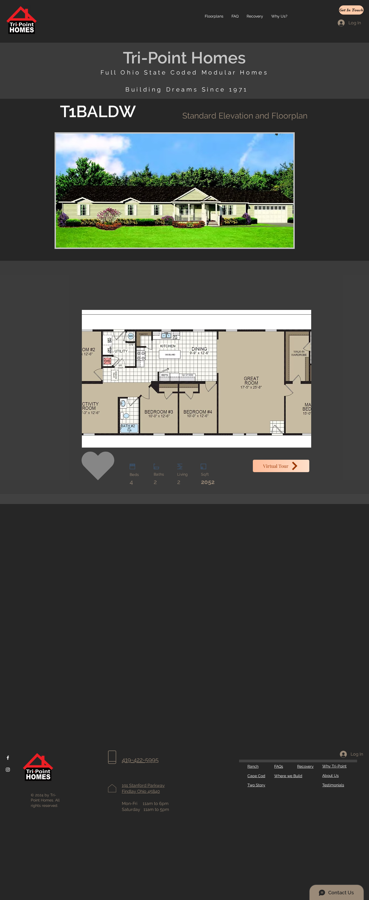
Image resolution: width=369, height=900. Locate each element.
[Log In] (342, 754)
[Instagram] (8, 769)
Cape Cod (256, 776)
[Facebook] (8, 757)
